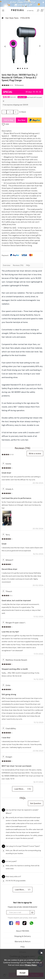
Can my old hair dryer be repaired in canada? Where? (22, 811)
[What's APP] (31, 923)
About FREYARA (22, 931)
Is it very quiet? (11, 861)
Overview (6, 265)
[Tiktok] (24, 923)
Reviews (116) (18, 265)
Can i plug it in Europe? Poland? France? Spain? (23, 846)
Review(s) (19, 85)
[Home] (22, 10)
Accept (22, 973)
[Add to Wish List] (3, 124)
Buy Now (21, 120)
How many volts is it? (13, 876)
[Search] (38, 10)
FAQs (28, 265)
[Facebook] (11, 923)
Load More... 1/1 (22, 889)
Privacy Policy (31, 965)
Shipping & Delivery (22, 936)
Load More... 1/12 (22, 789)
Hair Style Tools (11, 18)
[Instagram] (18, 923)
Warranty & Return (22, 941)
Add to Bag (8, 120)
